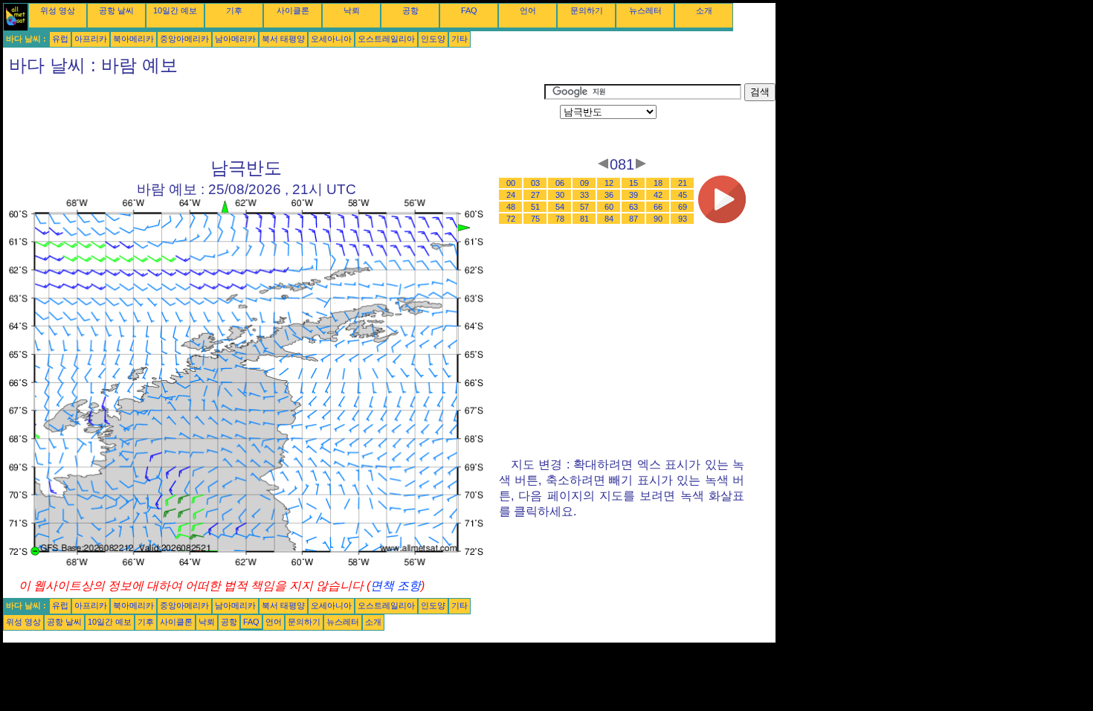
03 (535, 182)
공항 (410, 10)
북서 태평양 (283, 38)
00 (510, 182)
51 (535, 206)
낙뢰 (352, 10)
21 (682, 182)
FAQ (469, 10)
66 (658, 206)
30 (559, 194)
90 (658, 218)
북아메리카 (133, 38)
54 (559, 206)
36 (608, 194)
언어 (528, 10)
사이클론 (293, 10)
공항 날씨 (116, 10)
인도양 (433, 38)
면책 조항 (395, 585)
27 (535, 194)
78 (559, 218)
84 (608, 218)
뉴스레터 (645, 10)
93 (682, 218)
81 (584, 218)
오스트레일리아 (386, 38)
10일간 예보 (175, 10)
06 (559, 182)
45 (682, 194)
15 (633, 182)
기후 (234, 10)
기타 (459, 38)
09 (584, 182)
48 (510, 206)
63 (633, 206)
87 (633, 218)
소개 (704, 10)
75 (535, 218)
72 (510, 218)
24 (510, 194)
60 (608, 206)
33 (584, 194)
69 (682, 206)
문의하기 (586, 10)
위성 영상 (57, 10)
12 (608, 182)
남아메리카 (235, 38)
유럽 (60, 38)
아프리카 (90, 38)
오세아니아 (331, 38)
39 (633, 194)
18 (658, 182)
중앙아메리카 (184, 38)
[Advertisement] (273, 116)
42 (658, 194)
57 (584, 206)
